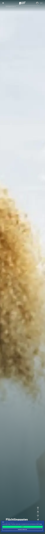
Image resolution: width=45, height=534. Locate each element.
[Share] (37, 519)
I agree (22, 526)
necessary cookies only (22, 529)
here (41, 524)
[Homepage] (22, 3)
